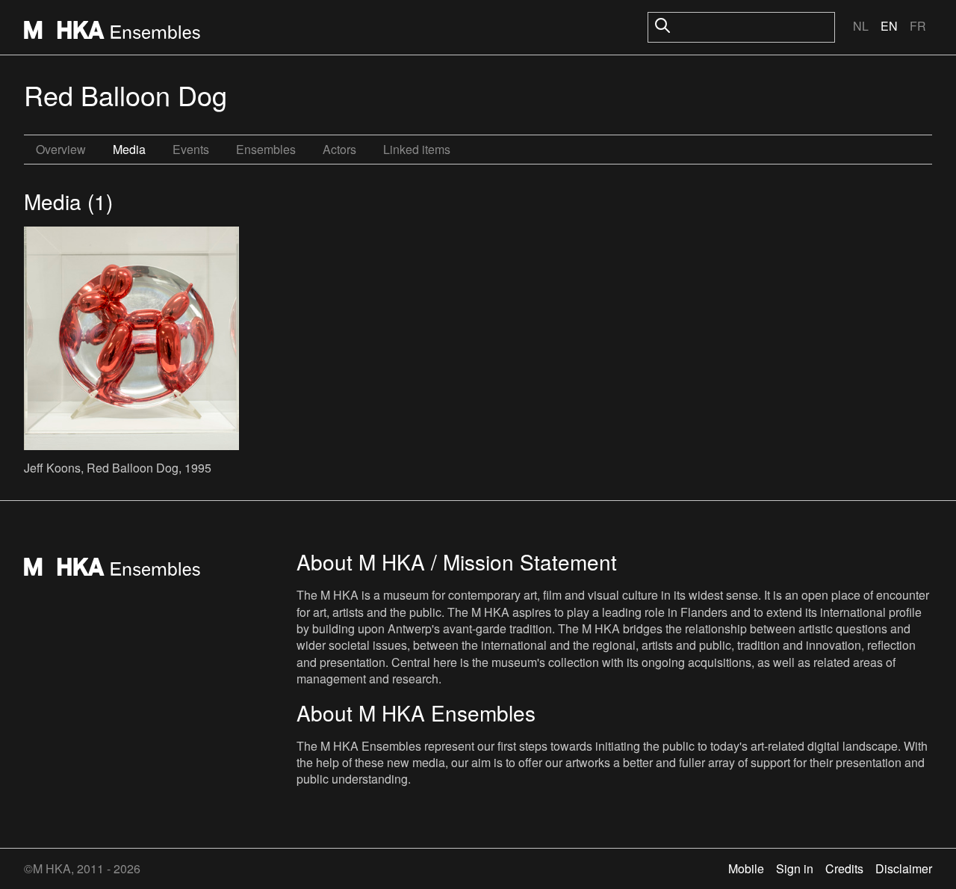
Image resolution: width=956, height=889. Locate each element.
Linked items (416, 149)
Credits (844, 868)
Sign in (794, 868)
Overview (61, 149)
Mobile (746, 868)
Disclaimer (903, 868)
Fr (918, 25)
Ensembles (266, 149)
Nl (861, 25)
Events (191, 149)
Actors (339, 149)
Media (129, 149)
